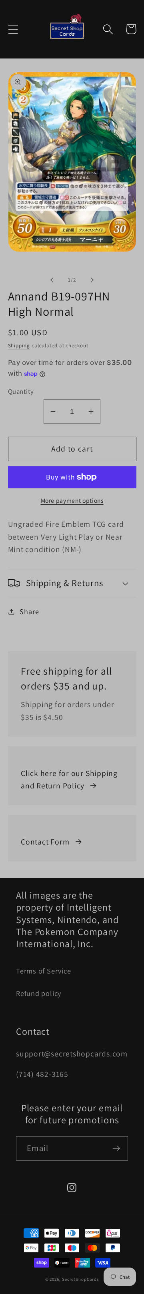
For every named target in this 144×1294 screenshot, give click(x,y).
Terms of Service (43, 971)
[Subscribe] (116, 1148)
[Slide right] (92, 280)
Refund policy (38, 993)
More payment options (72, 500)
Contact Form (45, 841)
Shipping (19, 345)
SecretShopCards (80, 1279)
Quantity (21, 391)
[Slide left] (51, 280)
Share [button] (29, 611)
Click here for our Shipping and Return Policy (69, 779)
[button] (13, 29)
